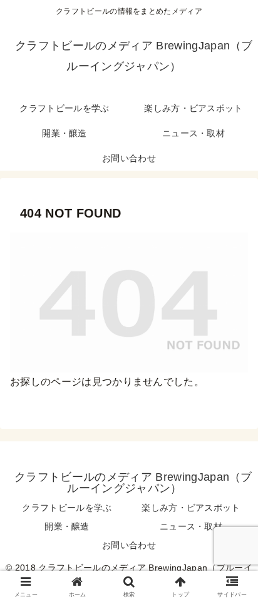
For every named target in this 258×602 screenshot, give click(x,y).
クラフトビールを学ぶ (66, 508)
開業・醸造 (67, 526)
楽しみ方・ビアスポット (191, 508)
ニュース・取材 (191, 526)
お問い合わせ (129, 545)
